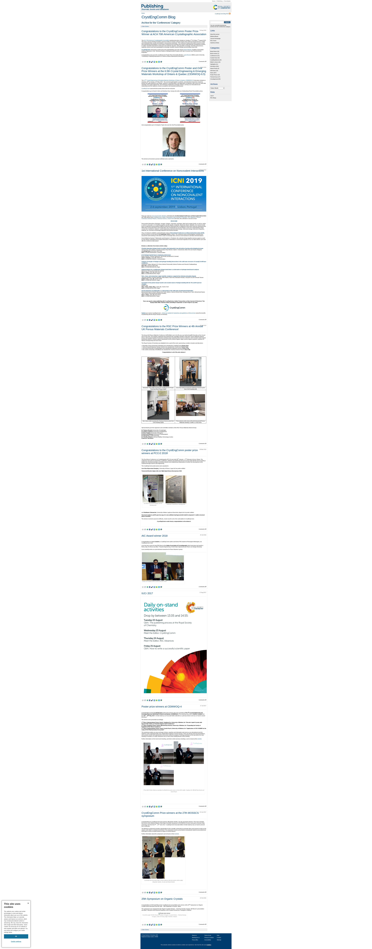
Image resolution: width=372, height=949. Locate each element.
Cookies (209, 945)
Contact (219, 937)
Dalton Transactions (167, 217)
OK (16, 936)
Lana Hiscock (187, 55)
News (211, 72)
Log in (212, 95)
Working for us (196, 937)
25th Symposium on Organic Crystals (162, 898)
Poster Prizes (213, 74)
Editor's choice (214, 62)
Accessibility (207, 940)
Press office (195, 940)
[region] (16, 923)
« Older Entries (145, 26)
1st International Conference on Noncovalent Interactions (173, 170)
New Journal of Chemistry (180, 217)
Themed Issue (214, 77)
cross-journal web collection (159, 216)
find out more (192, 313)
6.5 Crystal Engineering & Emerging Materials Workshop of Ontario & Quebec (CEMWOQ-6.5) (169, 80)
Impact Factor (213, 68)
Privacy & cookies (209, 937)
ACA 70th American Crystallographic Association (156, 40)
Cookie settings (16, 941)
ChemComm (170, 218)
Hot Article (213, 66)
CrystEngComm (157, 217)
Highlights (213, 64)
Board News (213, 51)
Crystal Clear (213, 58)
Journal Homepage (215, 38)
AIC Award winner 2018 (154, 535)
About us (194, 935)
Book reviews (213, 53)
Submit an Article (214, 43)
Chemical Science (162, 218)
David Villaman (188, 49)
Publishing (219, 1)
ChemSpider (227, 1)
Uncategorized (214, 79)
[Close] (28, 903)
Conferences (213, 55)
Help (218, 935)
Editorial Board (214, 36)
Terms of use (207, 935)
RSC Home (213, 40)
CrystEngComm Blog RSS (222, 13)
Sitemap (219, 940)
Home (213, 1)
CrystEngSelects (214, 60)
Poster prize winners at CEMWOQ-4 (162, 706)
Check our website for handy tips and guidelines (174, 313)
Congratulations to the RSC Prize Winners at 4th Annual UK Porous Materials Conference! (172, 328)
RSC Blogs (213, 98)
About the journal (214, 34)
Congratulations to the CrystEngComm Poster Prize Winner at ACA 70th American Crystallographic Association (174, 33)
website (200, 739)
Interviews (213, 70)
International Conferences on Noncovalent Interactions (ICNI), (187, 233)
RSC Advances (192, 217)
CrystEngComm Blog (158, 17)
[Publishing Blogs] (186, 7)
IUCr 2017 (147, 593)
